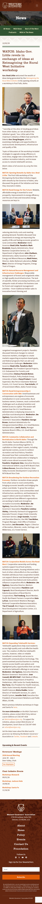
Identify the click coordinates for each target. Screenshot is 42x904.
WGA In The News (26, 32)
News (21, 830)
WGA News (17, 28)
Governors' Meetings (12, 752)
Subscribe (21, 877)
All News (6, 28)
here (15, 707)
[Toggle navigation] (37, 5)
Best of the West (32, 28)
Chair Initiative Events (12, 771)
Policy (21, 834)
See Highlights (8, 764)
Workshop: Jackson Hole (12, 781)
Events (21, 839)
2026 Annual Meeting (11, 755)
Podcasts (12, 32)
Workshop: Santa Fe (10, 787)
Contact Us (21, 844)
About (21, 825)
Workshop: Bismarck (10, 774)
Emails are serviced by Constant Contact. (27, 891)
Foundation (21, 848)
